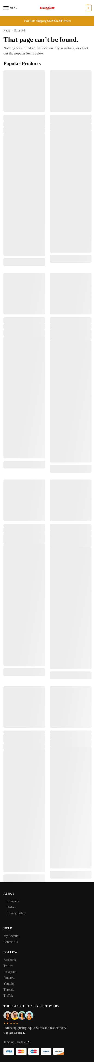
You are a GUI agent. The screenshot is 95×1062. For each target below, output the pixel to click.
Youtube (8, 983)
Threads (8, 989)
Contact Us (10, 942)
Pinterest (9, 977)
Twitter (8, 966)
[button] (88, 8)
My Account (11, 936)
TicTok (8, 995)
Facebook (9, 960)
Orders (11, 907)
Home (6, 30)
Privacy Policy (16, 913)
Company (13, 901)
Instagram (9, 972)
